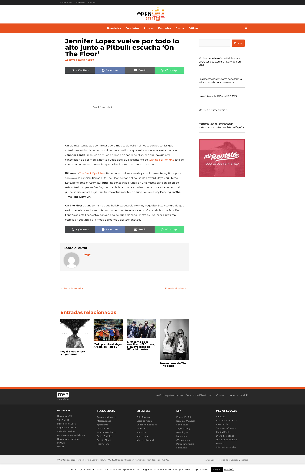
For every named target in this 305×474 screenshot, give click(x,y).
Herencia (221, 443)
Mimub (61, 442)
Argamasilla (222, 424)
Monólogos (182, 432)
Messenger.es (104, 421)
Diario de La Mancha (226, 439)
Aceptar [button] (217, 469)
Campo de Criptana (226, 428)
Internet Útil (103, 444)
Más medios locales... (226, 447)
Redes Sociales (104, 436)
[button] (246, 28)
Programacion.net (106, 417)
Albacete (220, 416)
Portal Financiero (185, 444)
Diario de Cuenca (225, 435)
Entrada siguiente (177, 288)
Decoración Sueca (66, 423)
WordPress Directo (106, 432)
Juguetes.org (183, 428)
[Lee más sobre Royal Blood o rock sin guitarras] (75, 333)
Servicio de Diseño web (199, 395)
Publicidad (80, 2)
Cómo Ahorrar (183, 440)
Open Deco (63, 419)
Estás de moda (144, 421)
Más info (229, 469)
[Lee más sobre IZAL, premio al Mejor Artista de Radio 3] (108, 329)
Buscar (238, 43)
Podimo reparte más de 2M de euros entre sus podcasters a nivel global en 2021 (220, 62)
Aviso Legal (210, 460)
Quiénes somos (65, 2)
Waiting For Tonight (161, 159)
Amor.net (141, 428)
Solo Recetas (143, 417)
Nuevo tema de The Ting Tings (173, 364)
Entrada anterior (72, 288)
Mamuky (141, 432)
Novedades (86, 60)
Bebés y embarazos (147, 424)
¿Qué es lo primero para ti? (213, 110)
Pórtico (60, 446)
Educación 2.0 (183, 417)
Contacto (92, 2)
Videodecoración (66, 431)
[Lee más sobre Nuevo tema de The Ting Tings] (174, 339)
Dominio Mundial (185, 421)
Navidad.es (182, 424)
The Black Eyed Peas (92, 173)
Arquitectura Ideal (66, 427)
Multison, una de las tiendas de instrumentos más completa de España (221, 125)
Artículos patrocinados (169, 395)
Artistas (71, 60)
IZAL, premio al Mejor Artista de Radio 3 (108, 345)
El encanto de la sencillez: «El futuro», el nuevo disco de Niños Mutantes (141, 345)
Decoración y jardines (68, 439)
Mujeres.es (142, 436)
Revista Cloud (104, 440)
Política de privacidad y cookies (233, 460)
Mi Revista (181, 447)
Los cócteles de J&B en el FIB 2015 (218, 96)
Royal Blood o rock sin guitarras (72, 353)
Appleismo (102, 424)
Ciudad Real (222, 432)
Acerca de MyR (239, 395)
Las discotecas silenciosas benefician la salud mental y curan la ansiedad (220, 80)
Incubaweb (103, 428)
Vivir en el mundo (146, 440)
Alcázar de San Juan (226, 420)
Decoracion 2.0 (64, 416)
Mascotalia (181, 436)
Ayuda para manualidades (71, 435)
